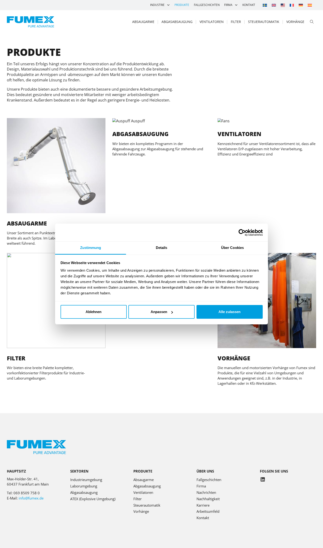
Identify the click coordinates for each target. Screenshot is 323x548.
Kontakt (248, 5)
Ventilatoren (212, 21)
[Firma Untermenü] (236, 5)
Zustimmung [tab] (90, 248)
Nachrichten (206, 492)
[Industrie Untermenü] (168, 5)
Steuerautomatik (263, 21)
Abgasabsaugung (177, 21)
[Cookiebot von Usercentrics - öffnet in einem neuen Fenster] (242, 232)
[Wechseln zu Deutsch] (300, 5)
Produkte (182, 5)
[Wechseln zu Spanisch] (309, 5)
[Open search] (312, 22)
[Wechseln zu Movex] (282, 5)
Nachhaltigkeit (208, 498)
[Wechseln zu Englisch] (273, 5)
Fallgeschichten (207, 5)
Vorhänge (295, 21)
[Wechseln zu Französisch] (291, 5)
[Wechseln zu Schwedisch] (264, 5)
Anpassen (159, 312)
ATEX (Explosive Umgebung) (92, 498)
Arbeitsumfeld (207, 511)
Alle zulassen (229, 312)
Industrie (157, 5)
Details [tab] (161, 248)
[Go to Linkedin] (263, 480)
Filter (236, 21)
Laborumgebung (83, 486)
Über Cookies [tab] (232, 248)
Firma (228, 5)
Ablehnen (93, 312)
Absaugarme (143, 21)
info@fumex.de (31, 498)
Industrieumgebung (86, 479)
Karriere (203, 505)
